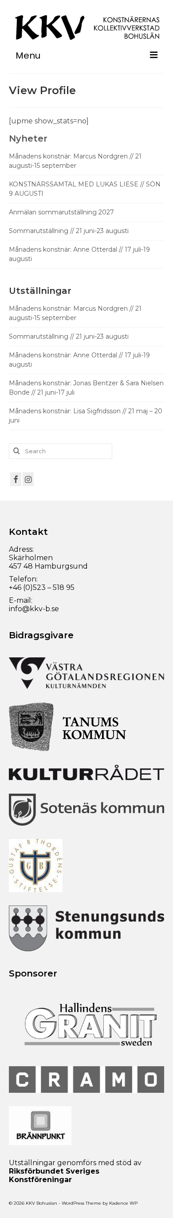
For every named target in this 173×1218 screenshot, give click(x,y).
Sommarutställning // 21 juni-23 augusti (69, 231)
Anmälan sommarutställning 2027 (61, 212)
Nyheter (28, 138)
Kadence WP (123, 1203)
